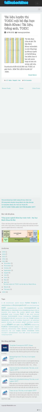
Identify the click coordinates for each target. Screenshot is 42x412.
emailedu (22, 312)
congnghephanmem (12, 308)
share (10, 324)
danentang (15, 310)
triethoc (24, 330)
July (5, 275)
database (20, 310)
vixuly (20, 332)
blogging (34, 303)
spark (18, 324)
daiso (10, 310)
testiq (37, 324)
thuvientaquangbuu (29, 326)
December (7, 263)
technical (33, 324)
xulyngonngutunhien (6, 334)
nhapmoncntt (26, 320)
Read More (32, 75)
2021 (3, 261)
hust (22, 314)
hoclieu (10, 314)
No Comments (28, 80)
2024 (4, 254)
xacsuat (28, 332)
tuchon (37, 330)
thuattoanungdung (13, 326)
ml (15, 320)
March (6, 287)
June (5, 277)
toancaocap (24, 328)
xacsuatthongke (35, 332)
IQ (25, 314)
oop (31, 320)
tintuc (18, 328)
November (7, 266)
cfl (7, 80)
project (24, 322)
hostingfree (16, 314)
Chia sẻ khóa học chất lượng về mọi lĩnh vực (16, 200)
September (7, 270)
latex (24, 318)
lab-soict (12, 318)
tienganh (15, 80)
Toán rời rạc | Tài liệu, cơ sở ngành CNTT (23, 391)
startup (22, 324)
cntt (3, 307)
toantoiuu (36, 328)
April (5, 282)
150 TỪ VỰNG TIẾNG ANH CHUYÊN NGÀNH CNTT (18, 207)
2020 (4, 292)
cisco (28, 305)
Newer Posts (6, 88)
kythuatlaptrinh (5, 318)
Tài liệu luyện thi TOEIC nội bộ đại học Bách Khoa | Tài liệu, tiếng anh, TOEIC (19, 22)
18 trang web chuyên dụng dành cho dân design (17, 202)
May (5, 280)
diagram (33, 310)
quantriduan (30, 322)
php (14, 322)
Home (21, 88)
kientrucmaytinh (12, 316)
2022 (4, 259)
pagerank (3, 322)
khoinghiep (4, 316)
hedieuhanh (4, 314)
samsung (3, 324)
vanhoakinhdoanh (13, 332)
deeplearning (26, 310)
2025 (4, 252)
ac (2, 303)
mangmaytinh (5, 320)
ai (4, 303)
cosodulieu (20, 308)
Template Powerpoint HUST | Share (21, 345)
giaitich (28, 312)
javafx (31, 314)
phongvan (9, 322)
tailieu (10, 80)
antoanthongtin (10, 303)
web (24, 332)
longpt (31, 318)
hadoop (37, 312)
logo (27, 318)
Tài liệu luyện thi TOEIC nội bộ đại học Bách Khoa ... (20, 284)
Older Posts (36, 88)
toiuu (13, 330)
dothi (9, 312)
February (7, 289)
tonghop (18, 330)
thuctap (21, 326)
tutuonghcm (4, 332)
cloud (31, 305)
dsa (18, 312)
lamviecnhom (19, 318)
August (6, 273)
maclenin (36, 318)
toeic (19, 80)
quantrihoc (36, 322)
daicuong (5, 310)
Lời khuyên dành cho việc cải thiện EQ (14, 205)
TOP (39, 410)
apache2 (17, 303)
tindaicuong (4, 328)
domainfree (4, 312)
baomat (22, 303)
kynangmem (35, 316)
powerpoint (18, 322)
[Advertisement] (21, 112)
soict (14, 324)
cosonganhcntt (30, 308)
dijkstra (37, 310)
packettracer (36, 320)
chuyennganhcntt (19, 305)
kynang (20, 316)
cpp (38, 308)
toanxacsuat (4, 330)
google (32, 312)
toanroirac (30, 328)
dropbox (14, 312)
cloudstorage (36, 305)
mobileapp (19, 320)
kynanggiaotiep (27, 316)
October (6, 268)
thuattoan (4, 327)
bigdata (27, 303)
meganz (12, 320)
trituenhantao (30, 330)
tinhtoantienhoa (12, 328)
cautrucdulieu (6, 305)
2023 (3, 256)
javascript (36, 314)
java (28, 314)
